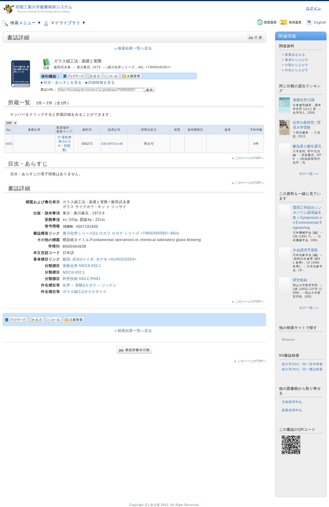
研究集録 (300, 280)
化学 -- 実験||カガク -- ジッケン (90, 285)
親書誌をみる (295, 54)
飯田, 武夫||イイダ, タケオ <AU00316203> (100, 259)
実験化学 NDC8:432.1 (82, 266)
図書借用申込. (292, 410)
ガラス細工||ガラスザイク (85, 292)
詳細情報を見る (101, 82)
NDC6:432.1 (74, 272)
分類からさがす (296, 65)
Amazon (288, 339)
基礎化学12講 (304, 100)
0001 (9, 143)
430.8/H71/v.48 (112, 143)
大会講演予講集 (305, 250)
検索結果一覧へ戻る (135, 48)
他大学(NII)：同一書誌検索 (302, 369)
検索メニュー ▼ (25, 23)
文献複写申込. (292, 402)
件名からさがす (296, 70)
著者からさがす (296, 60)
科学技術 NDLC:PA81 (82, 279)
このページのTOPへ (249, 158)
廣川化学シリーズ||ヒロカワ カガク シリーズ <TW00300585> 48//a (121, 233)
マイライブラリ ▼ (67, 23)
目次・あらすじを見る (63, 82)
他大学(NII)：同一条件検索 (302, 364)
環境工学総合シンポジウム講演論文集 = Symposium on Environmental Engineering (307, 218)
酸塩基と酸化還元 (307, 146)
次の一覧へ (307, 173)
